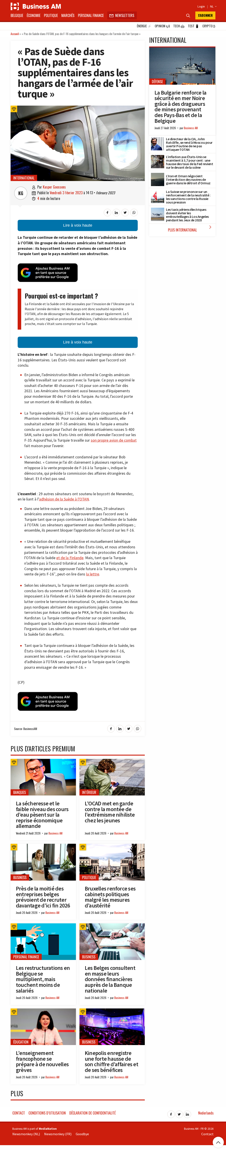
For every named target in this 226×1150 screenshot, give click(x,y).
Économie (33, 15)
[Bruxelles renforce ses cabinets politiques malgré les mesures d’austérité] (112, 846)
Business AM (55, 833)
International (23, 178)
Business (19, 877)
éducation (20, 1042)
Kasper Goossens (54, 187)
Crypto (208, 26)
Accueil (15, 33)
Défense (157, 81)
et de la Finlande (69, 557)
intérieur (89, 792)
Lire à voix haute (77, 225)
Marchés (67, 15)
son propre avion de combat (114, 440)
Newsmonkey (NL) (26, 1134)
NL (212, 6)
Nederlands (206, 1113)
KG (20, 193)
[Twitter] (179, 1113)
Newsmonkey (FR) (58, 1134)
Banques (19, 792)
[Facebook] (171, 1113)
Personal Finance (91, 15)
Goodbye (82, 1134)
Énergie (144, 26)
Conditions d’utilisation (47, 1113)
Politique (51, 15)
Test (193, 26)
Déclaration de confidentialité (92, 1113)
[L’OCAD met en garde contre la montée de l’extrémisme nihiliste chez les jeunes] (112, 761)
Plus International (190, 228)
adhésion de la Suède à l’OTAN (64, 499)
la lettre (92, 574)
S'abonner (205, 15)
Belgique (17, 15)
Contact (18, 1113)
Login (201, 6)
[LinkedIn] (187, 1113)
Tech (179, 26)
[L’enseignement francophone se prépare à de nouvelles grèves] (43, 1011)
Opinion (162, 26)
